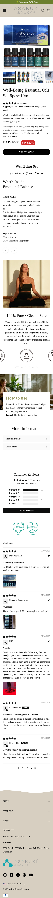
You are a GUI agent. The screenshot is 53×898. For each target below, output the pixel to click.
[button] (43, 11)
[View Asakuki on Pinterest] (24, 875)
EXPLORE (8, 811)
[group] (26, 2)
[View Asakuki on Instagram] (5, 875)
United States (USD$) (14, 884)
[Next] (14, 250)
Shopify (26, 889)
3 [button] (27, 768)
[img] (9, 551)
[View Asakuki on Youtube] (31, 875)
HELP (6, 821)
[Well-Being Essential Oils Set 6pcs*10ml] (9, 77)
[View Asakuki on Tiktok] (11, 875)
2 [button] (22, 768)
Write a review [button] (27, 510)
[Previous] (5, 250)
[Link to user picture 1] (9, 581)
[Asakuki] (26, 10)
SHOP (6, 801)
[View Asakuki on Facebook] (18, 875)
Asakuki (11, 889)
